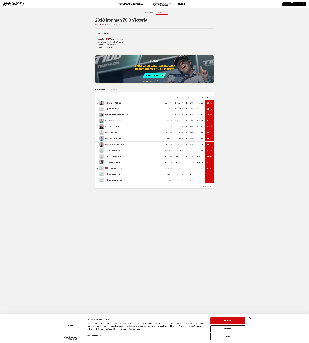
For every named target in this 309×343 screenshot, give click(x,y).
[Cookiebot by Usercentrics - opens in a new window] (70, 338)
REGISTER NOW (154, 69)
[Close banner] (250, 318)
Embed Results (206, 186)
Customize (226, 329)
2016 (118, 24)
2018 (104, 24)
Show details (92, 336)
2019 (97, 24)
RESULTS (162, 12)
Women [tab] (100, 89)
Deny (227, 337)
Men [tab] (114, 89)
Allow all (227, 321)
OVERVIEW (148, 12)
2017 (111, 24)
